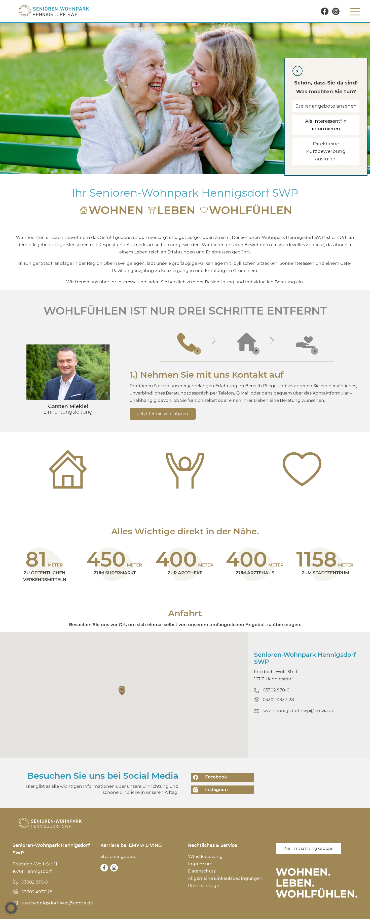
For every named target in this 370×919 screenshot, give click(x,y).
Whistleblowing (205, 856)
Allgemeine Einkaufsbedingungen (225, 878)
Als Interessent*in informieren (326, 125)
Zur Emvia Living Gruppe (309, 848)
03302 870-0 (276, 689)
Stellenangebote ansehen (326, 106)
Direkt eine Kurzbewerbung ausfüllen (326, 151)
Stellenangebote (118, 856)
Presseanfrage (203, 885)
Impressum (200, 863)
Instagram (216, 789)
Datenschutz (202, 870)
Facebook (215, 776)
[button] (122, 690)
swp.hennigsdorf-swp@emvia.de (298, 710)
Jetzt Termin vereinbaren (162, 413)
